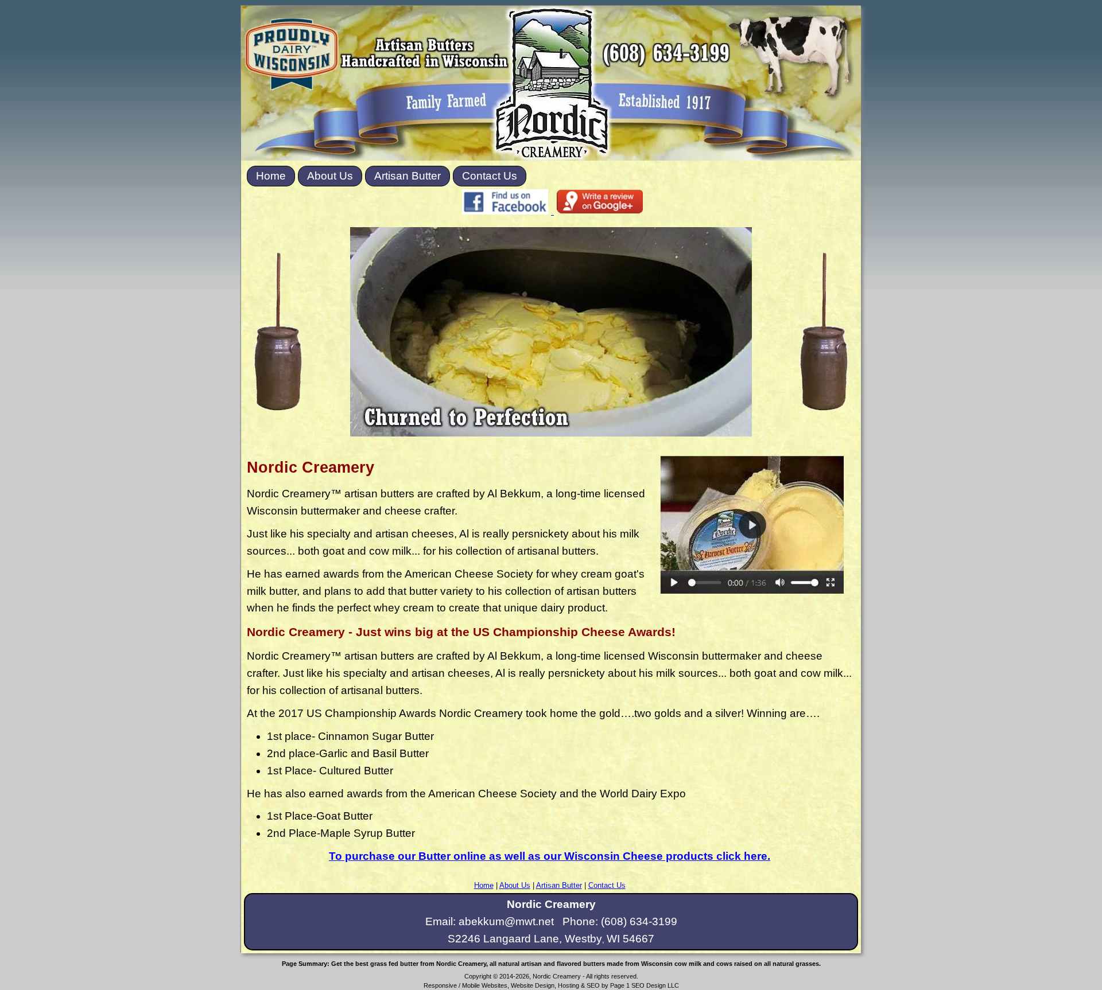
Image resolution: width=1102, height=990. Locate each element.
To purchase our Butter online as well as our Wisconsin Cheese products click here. (549, 856)
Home (271, 176)
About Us (330, 176)
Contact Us (489, 176)
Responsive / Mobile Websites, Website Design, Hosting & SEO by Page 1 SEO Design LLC (551, 985)
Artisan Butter (407, 176)
